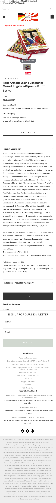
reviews (6, 309)
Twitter (22, 431)
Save (29, 73)
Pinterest (32, 431)
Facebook (27, 431)
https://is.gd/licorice (10, 476)
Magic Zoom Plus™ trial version (14, 25)
